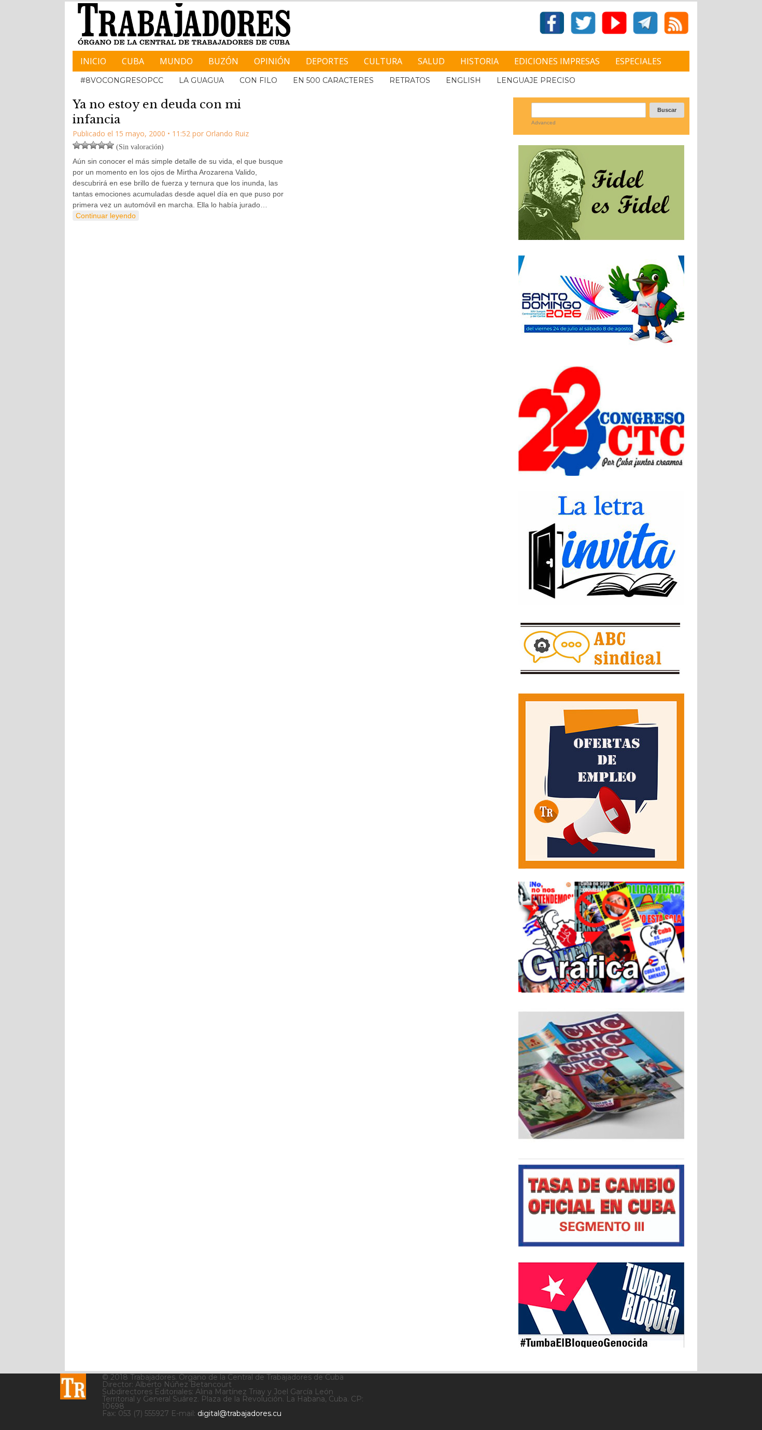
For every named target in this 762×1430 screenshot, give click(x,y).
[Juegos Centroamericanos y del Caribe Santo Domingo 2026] (601, 346)
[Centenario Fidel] (601, 236)
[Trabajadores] (73, 1386)
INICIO (93, 61)
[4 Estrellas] (101, 145)
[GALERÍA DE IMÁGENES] (601, 988)
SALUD (431, 61)
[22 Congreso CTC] (601, 471)
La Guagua (201, 80)
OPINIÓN (272, 61)
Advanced (543, 122)
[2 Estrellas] (85, 145)
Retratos (409, 80)
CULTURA (383, 61)
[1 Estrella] (77, 145)
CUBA (133, 61)
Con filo (258, 80)
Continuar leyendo (106, 215)
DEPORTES (327, 61)
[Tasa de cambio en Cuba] (601, 1242)
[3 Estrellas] (93, 145)
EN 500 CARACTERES (333, 80)
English (463, 80)
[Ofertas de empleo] (601, 781)
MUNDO (176, 61)
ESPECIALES (638, 61)
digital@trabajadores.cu (239, 1413)
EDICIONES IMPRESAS (557, 61)
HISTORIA (479, 61)
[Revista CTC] (601, 1139)
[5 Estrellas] (110, 145)
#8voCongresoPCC (121, 80)
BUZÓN (223, 61)
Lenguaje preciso (536, 80)
